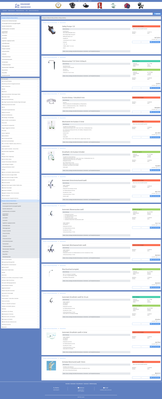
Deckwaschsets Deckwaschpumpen (9, 20)
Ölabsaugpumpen (6, 46)
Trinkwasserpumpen (6, 64)
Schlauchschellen (5, 51)
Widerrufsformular (20, 10)
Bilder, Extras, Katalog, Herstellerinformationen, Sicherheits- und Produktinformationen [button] (81, 51)
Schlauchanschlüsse (6, 56)
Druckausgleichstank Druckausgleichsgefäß (11, 23)
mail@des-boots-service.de (85, 1)
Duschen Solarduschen (7, 26)
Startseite (5, 10)
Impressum (86, 383)
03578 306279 (75, 1)
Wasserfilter (4, 72)
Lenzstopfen (4, 35)
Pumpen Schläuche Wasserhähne (50, 22)
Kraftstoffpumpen (5, 43)
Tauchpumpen (5, 62)
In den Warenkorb (155, 42)
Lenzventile (4, 38)
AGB (26, 10)
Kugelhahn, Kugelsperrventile (8, 40)
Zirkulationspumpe (6, 75)
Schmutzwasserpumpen (7, 59)
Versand (158, 39)
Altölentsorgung (93, 383)
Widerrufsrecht (11, 10)
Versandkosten (79, 383)
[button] (20, 81)
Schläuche (4, 54)
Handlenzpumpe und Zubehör (8, 28)
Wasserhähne (5, 70)
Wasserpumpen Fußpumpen (8, 67)
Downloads (73, 383)
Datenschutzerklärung (33, 10)
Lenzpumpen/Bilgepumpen (5, 32)
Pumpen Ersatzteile (6, 48)
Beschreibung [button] (66, 29)
